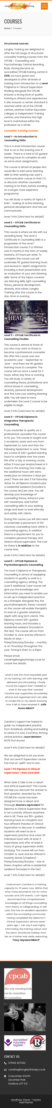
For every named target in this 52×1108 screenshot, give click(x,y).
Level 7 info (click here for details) (24, 875)
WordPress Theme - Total (24, 1099)
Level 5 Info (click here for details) (24, 747)
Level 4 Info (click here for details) (24, 555)
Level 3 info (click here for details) (24, 411)
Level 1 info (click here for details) (24, 216)
